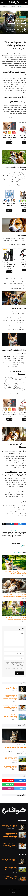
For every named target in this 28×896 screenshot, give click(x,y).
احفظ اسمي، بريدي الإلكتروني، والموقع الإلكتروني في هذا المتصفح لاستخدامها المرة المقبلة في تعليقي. (15, 663)
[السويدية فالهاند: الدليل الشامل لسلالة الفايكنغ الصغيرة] (22, 759)
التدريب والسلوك (22, 17)
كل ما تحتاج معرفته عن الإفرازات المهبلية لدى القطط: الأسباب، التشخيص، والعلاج (10, 697)
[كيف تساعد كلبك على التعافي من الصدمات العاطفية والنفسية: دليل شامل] (14, 585)
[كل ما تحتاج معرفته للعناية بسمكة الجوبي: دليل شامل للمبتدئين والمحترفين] (22, 717)
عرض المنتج (9, 143)
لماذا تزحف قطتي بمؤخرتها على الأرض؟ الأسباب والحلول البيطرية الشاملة (10, 707)
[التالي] (24, 134)
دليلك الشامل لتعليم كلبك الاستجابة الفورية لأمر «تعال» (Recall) (15, 573)
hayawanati (17, 29)
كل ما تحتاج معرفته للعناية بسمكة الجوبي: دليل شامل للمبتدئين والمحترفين (10, 716)
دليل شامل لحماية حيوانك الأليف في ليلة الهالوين (10, 767)
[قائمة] (26, 2)
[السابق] (3, 134)
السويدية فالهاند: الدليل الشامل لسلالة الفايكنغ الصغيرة (10, 758)
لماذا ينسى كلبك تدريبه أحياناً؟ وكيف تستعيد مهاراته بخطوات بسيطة (15, 618)
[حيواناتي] (14, 2)
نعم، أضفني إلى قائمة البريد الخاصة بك (14, 668)
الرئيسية (13, 892)
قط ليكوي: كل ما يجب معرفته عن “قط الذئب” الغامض (9, 688)
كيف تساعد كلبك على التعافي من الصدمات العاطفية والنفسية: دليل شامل (14, 595)
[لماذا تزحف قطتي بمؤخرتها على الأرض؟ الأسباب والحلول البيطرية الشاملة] (22, 708)
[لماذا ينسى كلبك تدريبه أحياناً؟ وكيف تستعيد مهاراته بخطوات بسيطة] (14, 608)
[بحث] (2, 2)
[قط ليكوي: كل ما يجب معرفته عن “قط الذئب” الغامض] (22, 689)
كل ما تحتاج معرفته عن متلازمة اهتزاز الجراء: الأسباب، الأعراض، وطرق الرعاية (7, 534)
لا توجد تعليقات (12, 31)
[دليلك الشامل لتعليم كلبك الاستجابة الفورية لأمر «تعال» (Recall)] (14, 562)
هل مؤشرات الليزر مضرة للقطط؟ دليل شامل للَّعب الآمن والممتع (20, 533)
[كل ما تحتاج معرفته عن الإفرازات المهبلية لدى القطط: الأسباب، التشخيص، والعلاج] (22, 697)
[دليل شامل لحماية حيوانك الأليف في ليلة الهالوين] (22, 768)
